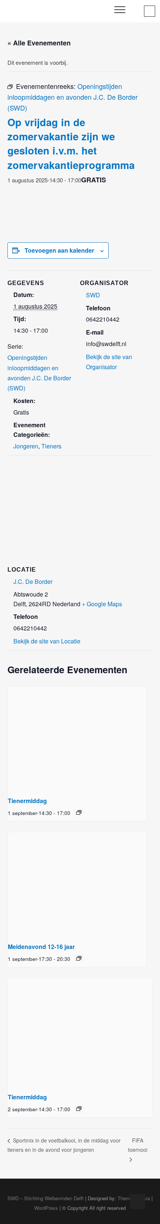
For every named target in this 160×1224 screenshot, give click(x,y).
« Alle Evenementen (39, 43)
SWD (93, 295)
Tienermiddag (27, 800)
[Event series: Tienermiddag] (78, 812)
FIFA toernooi (137, 1145)
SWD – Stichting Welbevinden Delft (45, 1198)
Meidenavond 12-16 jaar (41, 946)
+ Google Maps (102, 604)
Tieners (51, 446)
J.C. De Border (32, 581)
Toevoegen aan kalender (59, 250)
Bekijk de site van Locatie (46, 641)
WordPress (46, 1207)
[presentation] (77, 738)
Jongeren (25, 446)
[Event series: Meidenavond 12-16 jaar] (78, 958)
